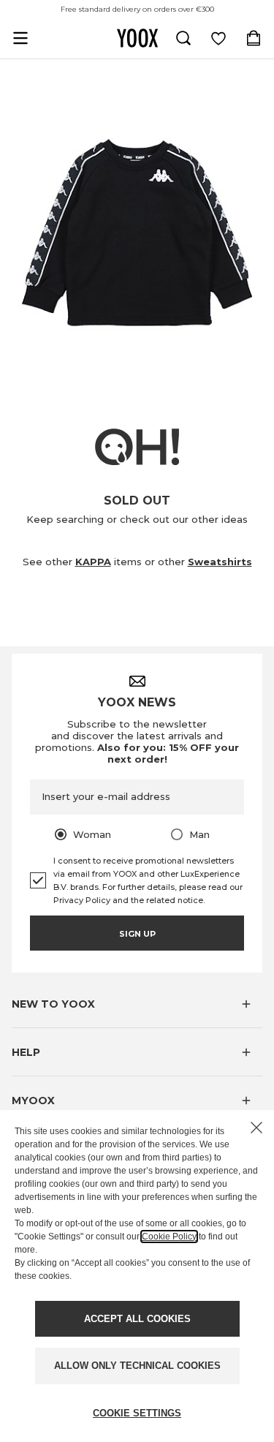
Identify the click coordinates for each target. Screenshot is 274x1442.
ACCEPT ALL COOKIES (137, 1318)
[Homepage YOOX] (137, 38)
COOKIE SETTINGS (137, 1413)
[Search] (183, 38)
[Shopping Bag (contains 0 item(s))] (253, 38)
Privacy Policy (81, 900)
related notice (174, 900)
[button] (137, 1004)
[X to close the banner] (256, 1127)
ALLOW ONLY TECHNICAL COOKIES (137, 1365)
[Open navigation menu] (20, 38)
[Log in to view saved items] (218, 38)
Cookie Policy (169, 1236)
